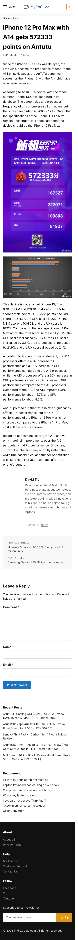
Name (8, 647)
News (44, 525)
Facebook (9, 888)
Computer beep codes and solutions (26, 790)
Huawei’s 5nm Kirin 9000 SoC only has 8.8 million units (35, 549)
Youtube (8, 898)
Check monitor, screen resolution (24, 805)
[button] (68, 7)
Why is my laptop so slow (19, 795)
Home (6, 18)
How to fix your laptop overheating (25, 779)
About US (9, 839)
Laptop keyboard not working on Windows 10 (33, 785)
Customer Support (15, 866)
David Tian (33, 479)
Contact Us (10, 871)
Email (8, 665)
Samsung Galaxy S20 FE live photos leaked (36, 562)
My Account (11, 861)
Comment (11, 607)
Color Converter (13, 810)
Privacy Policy (12, 844)
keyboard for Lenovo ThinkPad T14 (26, 800)
